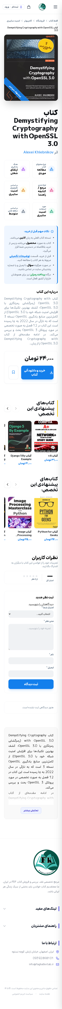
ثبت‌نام (15, 7)
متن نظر (49, 621)
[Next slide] (7, 408)
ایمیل (50, 667)
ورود (7, 7)
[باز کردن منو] (55, 7)
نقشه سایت (44, 993)
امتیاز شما (48, 607)
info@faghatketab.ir (41, 964)
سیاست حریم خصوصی (22, 993)
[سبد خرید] (29, 7)
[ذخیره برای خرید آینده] (13, 372)
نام (51, 654)
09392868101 (43, 958)
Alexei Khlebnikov (38, 152)
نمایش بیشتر (31, 810)
